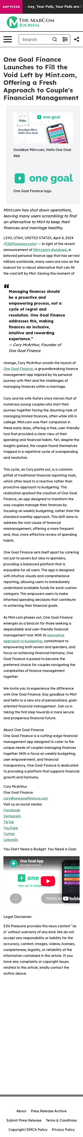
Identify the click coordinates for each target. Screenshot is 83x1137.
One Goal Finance (18, 369)
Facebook (11, 810)
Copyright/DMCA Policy (28, 1129)
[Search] (55, 39)
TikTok (8, 822)
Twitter (9, 834)
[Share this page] (77, 39)
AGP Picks (11, 7)
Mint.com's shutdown (50, 250)
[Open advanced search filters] (65, 39)
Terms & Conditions (61, 1120)
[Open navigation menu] (7, 39)
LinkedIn (10, 840)
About (21, 1111)
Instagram (12, 816)
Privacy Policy (63, 1129)
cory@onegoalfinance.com (25, 798)
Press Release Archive (49, 1111)
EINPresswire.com (20, 244)
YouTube (10, 828)
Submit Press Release (24, 1120)
